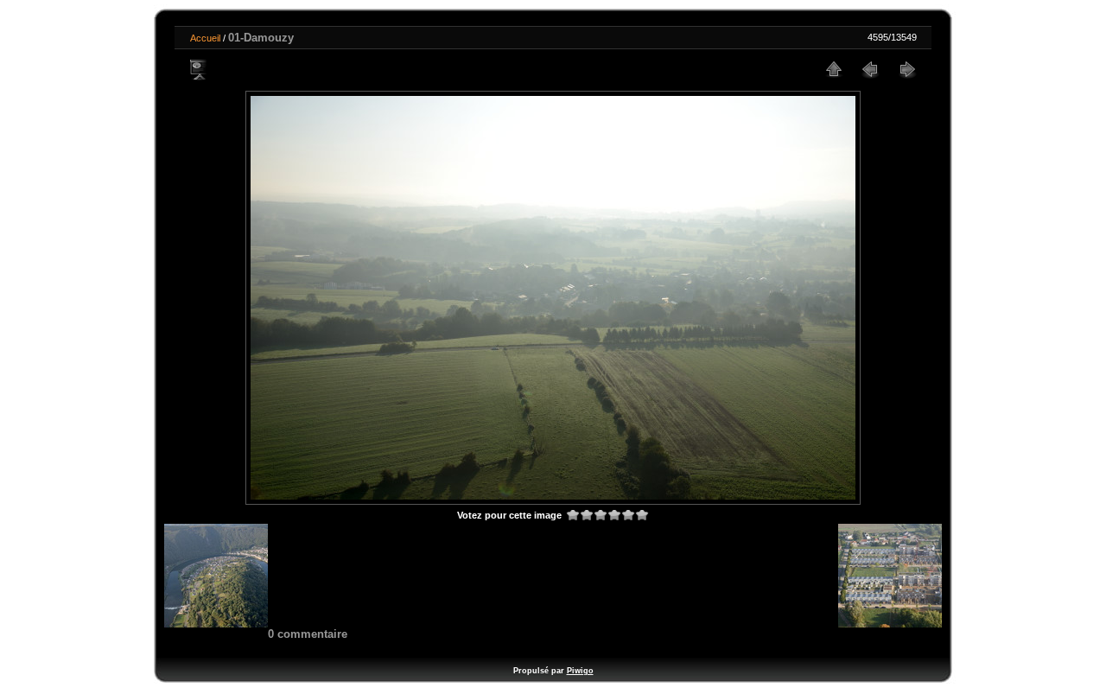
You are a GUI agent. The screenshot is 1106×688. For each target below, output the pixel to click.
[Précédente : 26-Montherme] (870, 69)
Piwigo (580, 670)
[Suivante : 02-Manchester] (906, 69)
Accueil (205, 38)
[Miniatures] (834, 69)
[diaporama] (199, 69)
